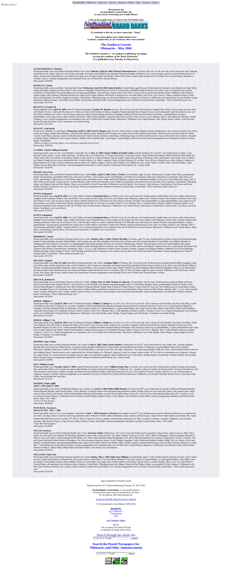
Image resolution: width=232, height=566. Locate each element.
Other (139, 3)
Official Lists (92, 3)
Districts (113, 3)
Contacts (147, 3)
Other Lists (103, 3)
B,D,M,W (82, 3)
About (155, 3)
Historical (123, 3)
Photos (132, 3)
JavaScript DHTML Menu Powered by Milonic (116, 499)
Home (75, 3)
